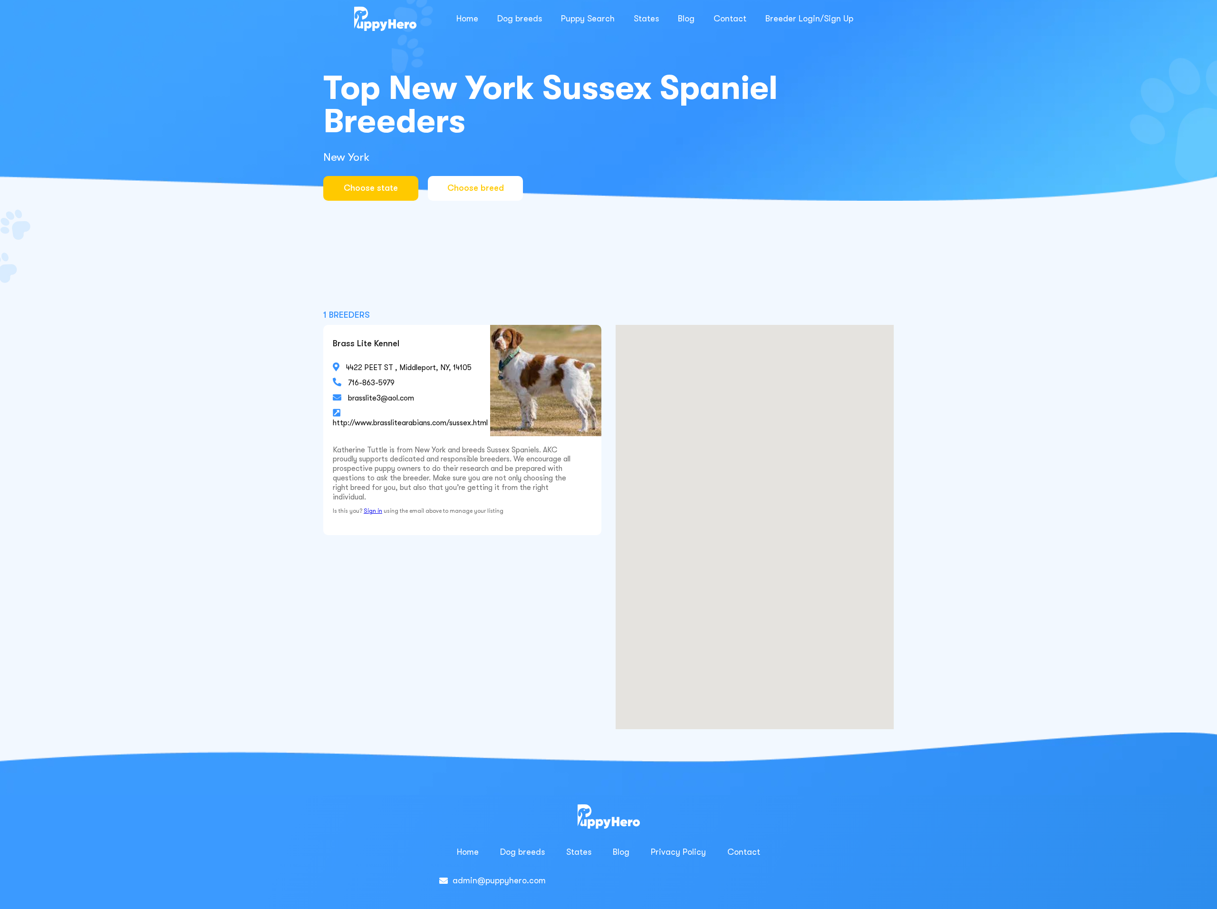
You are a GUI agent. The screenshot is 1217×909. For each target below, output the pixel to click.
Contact (730, 18)
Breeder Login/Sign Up (809, 18)
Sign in (373, 511)
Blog (686, 18)
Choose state (371, 188)
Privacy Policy (678, 852)
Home (467, 18)
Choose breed (475, 188)
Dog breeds (519, 18)
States (646, 18)
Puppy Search (588, 18)
